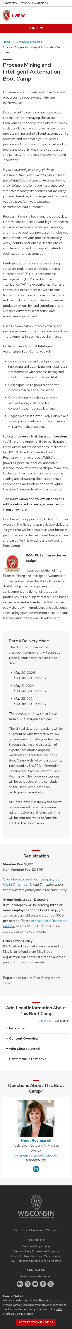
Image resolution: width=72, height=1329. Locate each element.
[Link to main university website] (36, 1219)
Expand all (45, 1020)
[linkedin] (20, 1284)
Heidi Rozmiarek (36, 1140)
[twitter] (28, 1284)
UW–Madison (25, 3)
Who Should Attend (24, 1049)
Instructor (17, 1028)
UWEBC (18, 15)
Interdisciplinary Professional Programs (36, 1251)
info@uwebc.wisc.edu (39, 1276)
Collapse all (62, 1020)
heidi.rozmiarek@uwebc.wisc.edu (36, 1155)
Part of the (36, 1230)
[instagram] (50, 1284)
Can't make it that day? (27, 1059)
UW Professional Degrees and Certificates (36, 1260)
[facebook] (43, 1284)
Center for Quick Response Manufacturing (36, 1256)
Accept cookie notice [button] (36, 1322)
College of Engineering (36, 1246)
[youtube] (35, 1284)
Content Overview (23, 1038)
